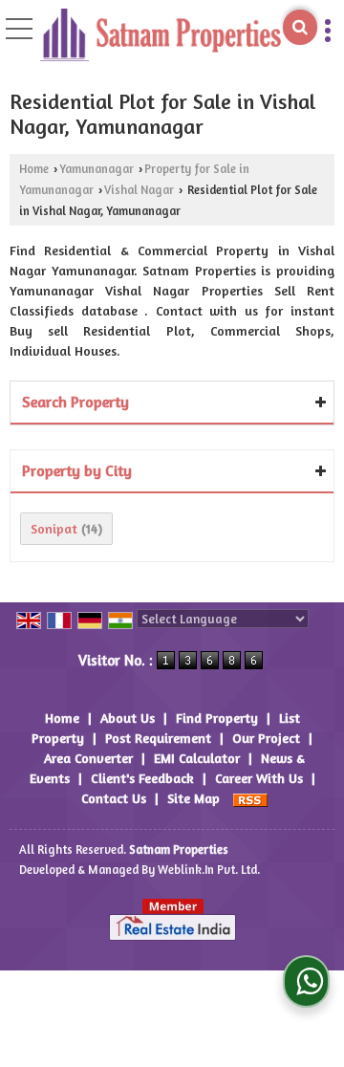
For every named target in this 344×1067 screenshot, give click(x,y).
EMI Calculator (197, 758)
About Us (127, 717)
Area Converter (88, 758)
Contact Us (113, 798)
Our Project (266, 737)
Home (34, 169)
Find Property (217, 717)
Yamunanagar (96, 169)
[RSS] (250, 798)
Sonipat (54, 528)
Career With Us (259, 778)
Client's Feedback (142, 778)
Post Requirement (158, 737)
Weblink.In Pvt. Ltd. (209, 869)
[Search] (300, 27)
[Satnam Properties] (160, 36)
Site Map (193, 798)
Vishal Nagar (139, 190)
